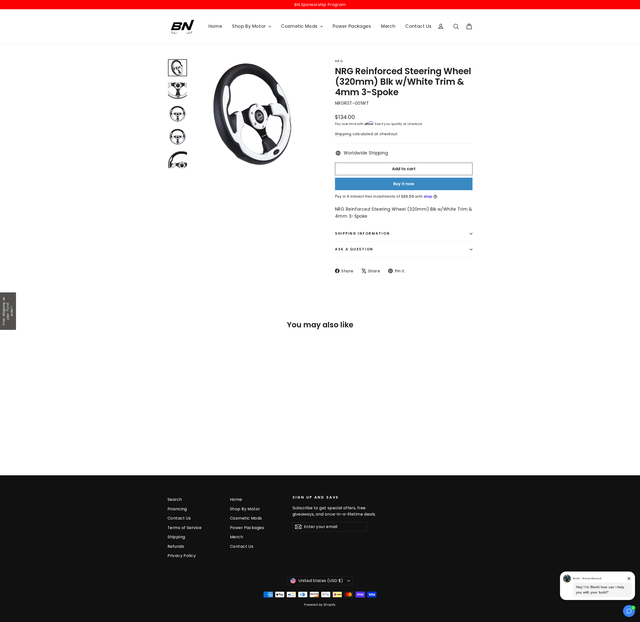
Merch (388, 26)
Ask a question (354, 249)
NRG (339, 61)
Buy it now (403, 184)
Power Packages (352, 26)
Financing (177, 509)
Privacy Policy (182, 556)
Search (175, 499)
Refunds (176, 546)
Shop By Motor (249, 26)
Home (215, 26)
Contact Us (418, 26)
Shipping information (362, 233)
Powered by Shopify (320, 605)
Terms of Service (185, 528)
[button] (8, 311)
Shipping (343, 133)
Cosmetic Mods (300, 26)
